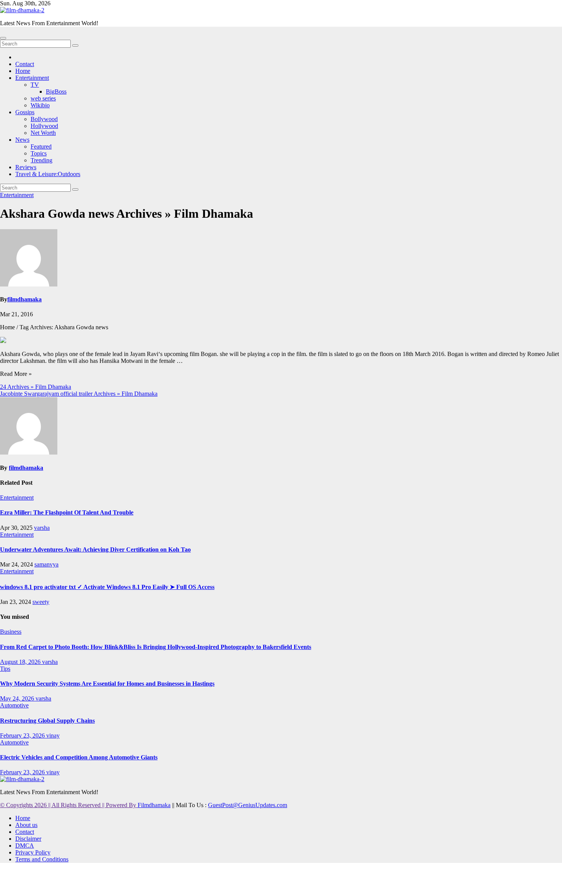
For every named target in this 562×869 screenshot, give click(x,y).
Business (10, 631)
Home (22, 71)
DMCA (24, 845)
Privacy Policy (32, 852)
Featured (41, 146)
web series (43, 98)
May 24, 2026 (18, 698)
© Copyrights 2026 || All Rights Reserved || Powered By (69, 805)
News (22, 139)
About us (26, 825)
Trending (41, 160)
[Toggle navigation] (3, 38)
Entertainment (32, 77)
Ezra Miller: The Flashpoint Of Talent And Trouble (66, 512)
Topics (39, 153)
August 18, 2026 (21, 662)
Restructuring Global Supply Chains (47, 720)
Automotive (14, 705)
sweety (40, 602)
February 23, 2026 (23, 735)
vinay (53, 735)
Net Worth (43, 132)
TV (35, 84)
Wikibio (40, 105)
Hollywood (44, 126)
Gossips (24, 112)
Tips (5, 668)
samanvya (46, 564)
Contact (24, 64)
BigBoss (56, 91)
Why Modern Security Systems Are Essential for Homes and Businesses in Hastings (107, 683)
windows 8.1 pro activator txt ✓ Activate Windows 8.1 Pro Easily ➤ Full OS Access (107, 587)
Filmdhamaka (154, 805)
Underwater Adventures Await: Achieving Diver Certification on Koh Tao (95, 549)
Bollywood (44, 119)
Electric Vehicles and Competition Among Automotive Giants (79, 757)
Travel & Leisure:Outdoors (47, 174)
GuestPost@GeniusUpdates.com (247, 805)
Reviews (25, 167)
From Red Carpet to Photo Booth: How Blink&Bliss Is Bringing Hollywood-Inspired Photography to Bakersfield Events (155, 647)
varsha (42, 527)
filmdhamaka (24, 299)
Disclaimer (28, 838)
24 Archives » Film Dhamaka (35, 387)
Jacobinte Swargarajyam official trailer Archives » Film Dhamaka (79, 393)
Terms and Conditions (41, 859)
